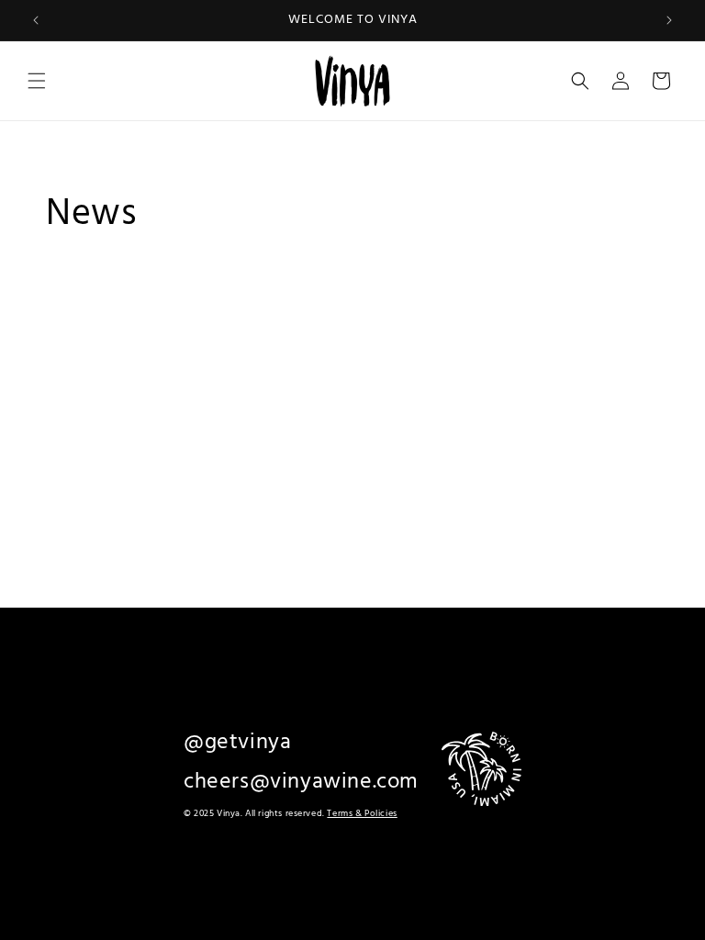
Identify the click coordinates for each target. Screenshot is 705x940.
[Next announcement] (669, 20)
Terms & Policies (362, 813)
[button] (37, 81)
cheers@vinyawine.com (301, 782)
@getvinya (237, 742)
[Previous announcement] (36, 20)
